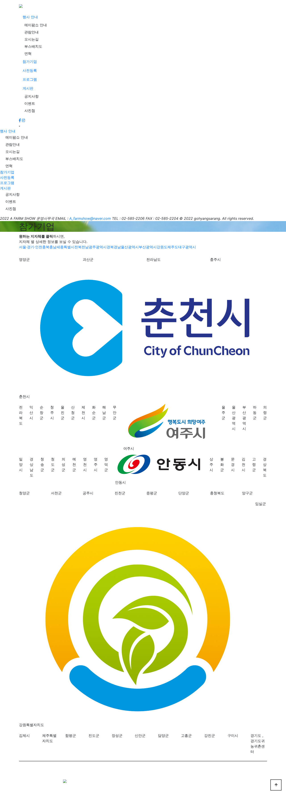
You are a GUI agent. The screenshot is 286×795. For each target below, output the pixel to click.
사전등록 (30, 70)
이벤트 (29, 103)
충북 (45, 247)
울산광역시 (130, 247)
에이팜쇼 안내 (35, 25)
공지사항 (31, 96)
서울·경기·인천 (30, 247)
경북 (110, 247)
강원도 (162, 247)
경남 (117, 247)
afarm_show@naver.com (114, 792)
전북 (78, 247)
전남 (85, 247)
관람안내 (31, 32)
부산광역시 (148, 247)
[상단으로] (276, 785)
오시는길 (31, 39)
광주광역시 (98, 247)
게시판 (28, 88)
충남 (53, 247)
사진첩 (29, 110)
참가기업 (30, 61)
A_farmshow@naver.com (90, 218)
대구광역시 (187, 247)
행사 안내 (30, 17)
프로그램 (30, 79)
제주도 (172, 247)
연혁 (28, 53)
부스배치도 (33, 46)
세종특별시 (65, 247)
